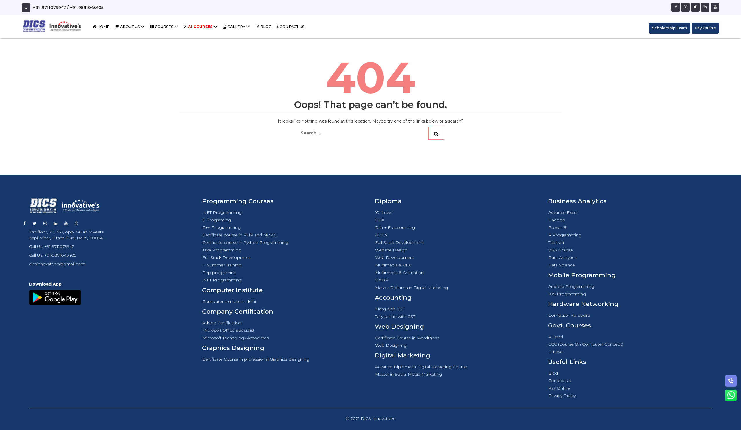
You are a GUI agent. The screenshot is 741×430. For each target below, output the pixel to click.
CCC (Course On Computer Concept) (585, 344)
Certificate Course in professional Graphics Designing (255, 359)
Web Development (394, 257)
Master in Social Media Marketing (408, 374)
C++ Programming (221, 227)
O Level (556, 351)
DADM (382, 280)
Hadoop (556, 220)
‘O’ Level (383, 212)
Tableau (556, 242)
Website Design (391, 250)
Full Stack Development (226, 257)
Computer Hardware (569, 315)
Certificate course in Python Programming (245, 242)
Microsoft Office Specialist (228, 330)
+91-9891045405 (87, 7)
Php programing (219, 272)
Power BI (558, 227)
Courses (164, 27)
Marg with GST (389, 309)
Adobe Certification (221, 322)
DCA (379, 220)
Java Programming (221, 250)
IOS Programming (567, 293)
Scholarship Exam (669, 28)
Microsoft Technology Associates (235, 337)
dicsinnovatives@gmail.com (57, 263)
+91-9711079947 (49, 7)
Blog (265, 27)
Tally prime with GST (395, 316)
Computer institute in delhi (229, 301)
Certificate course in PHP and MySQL (240, 235)
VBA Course (560, 250)
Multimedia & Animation (399, 272)
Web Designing (391, 345)
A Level (555, 336)
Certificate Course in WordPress (407, 337)
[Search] (436, 133)
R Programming (565, 235)
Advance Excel (562, 212)
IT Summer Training (221, 265)
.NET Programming (222, 212)
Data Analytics (562, 257)
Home (102, 27)
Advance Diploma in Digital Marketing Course (421, 366)
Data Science (561, 265)
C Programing (216, 220)
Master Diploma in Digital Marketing (411, 287)
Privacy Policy (562, 395)
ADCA (381, 235)
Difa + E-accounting (395, 227)
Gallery (236, 27)
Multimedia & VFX (393, 265)
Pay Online (705, 28)
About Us (130, 27)
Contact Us (292, 27)
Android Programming (571, 286)
